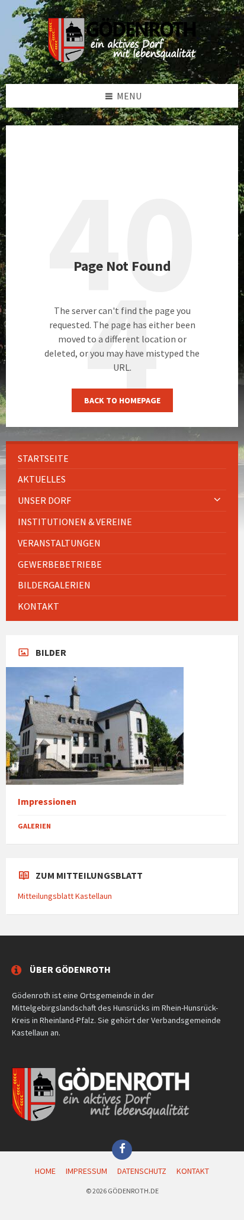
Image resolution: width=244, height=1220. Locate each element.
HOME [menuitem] (45, 1171)
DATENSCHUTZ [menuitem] (141, 1171)
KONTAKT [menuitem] (192, 1171)
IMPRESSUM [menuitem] (86, 1171)
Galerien (34, 825)
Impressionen (47, 801)
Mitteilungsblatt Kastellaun (65, 896)
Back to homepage (122, 400)
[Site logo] (122, 60)
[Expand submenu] (217, 500)
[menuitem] (122, 458)
